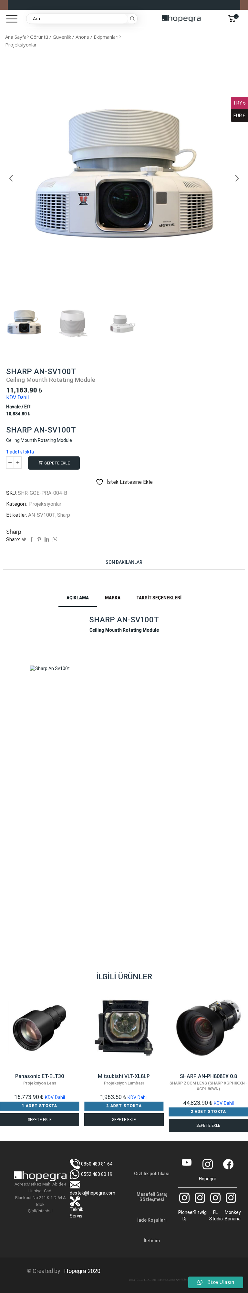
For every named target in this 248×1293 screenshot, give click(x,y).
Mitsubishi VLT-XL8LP (124, 1079)
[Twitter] (24, 539)
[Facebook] (32, 539)
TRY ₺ (239, 103)
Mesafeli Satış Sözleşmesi (152, 1197)
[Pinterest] (39, 539)
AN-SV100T (42, 515)
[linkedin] (47, 539)
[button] (11, 178)
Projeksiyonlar (21, 44)
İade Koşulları (152, 1220)
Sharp (63, 515)
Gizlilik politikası (152, 1173)
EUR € (239, 115)
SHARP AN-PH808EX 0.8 (208, 1082)
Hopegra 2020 (81, 1271)
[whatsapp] (54, 539)
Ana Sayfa (15, 37)
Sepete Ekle (57, 463)
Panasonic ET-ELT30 (39, 1079)
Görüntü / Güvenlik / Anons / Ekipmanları (74, 37)
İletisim (152, 1240)
